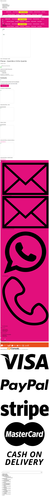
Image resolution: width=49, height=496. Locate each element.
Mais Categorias (5, 475)
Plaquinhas (4, 489)
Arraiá (9, 58)
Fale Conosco (4, 7)
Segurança (4, 335)
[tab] (25, 72)
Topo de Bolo (5, 491)
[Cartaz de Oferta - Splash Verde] (7, 155)
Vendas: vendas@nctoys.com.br (8, 228)
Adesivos (4, 482)
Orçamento (3, 70)
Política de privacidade (6, 334)
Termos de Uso (5, 330)
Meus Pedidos (5, 474)
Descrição (4, 72)
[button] (5, 65)
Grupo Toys (4, 6)
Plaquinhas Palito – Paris (5, 104)
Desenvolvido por (3, 349)
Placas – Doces (3, 122)
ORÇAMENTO (3, 141)
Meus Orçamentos (5, 5)
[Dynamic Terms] (7, 476)
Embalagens (4, 478)
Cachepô (4, 485)
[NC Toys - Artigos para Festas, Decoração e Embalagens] (4, 9)
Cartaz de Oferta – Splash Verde (6, 157)
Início (1, 58)
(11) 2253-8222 (5, 326)
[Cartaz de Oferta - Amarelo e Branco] (7, 138)
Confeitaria (4, 487)
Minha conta (4, 336)
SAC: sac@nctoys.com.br (7, 195)
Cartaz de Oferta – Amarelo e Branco (7, 140)
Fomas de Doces (5, 480)
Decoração (5, 58)
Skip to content (3, 0)
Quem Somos (5, 4)
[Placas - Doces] (7, 120)
